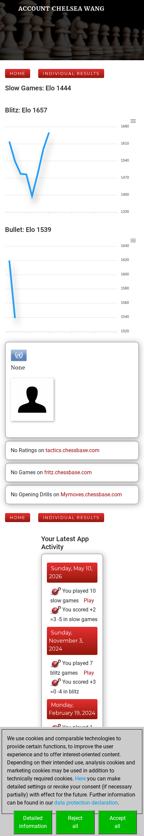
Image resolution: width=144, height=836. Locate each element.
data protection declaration (86, 803)
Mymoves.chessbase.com (91, 494)
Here (80, 778)
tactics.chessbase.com (72, 450)
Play (88, 600)
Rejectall (75, 822)
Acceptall (118, 822)
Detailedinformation (33, 822)
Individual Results (71, 73)
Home (17, 73)
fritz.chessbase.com (68, 472)
